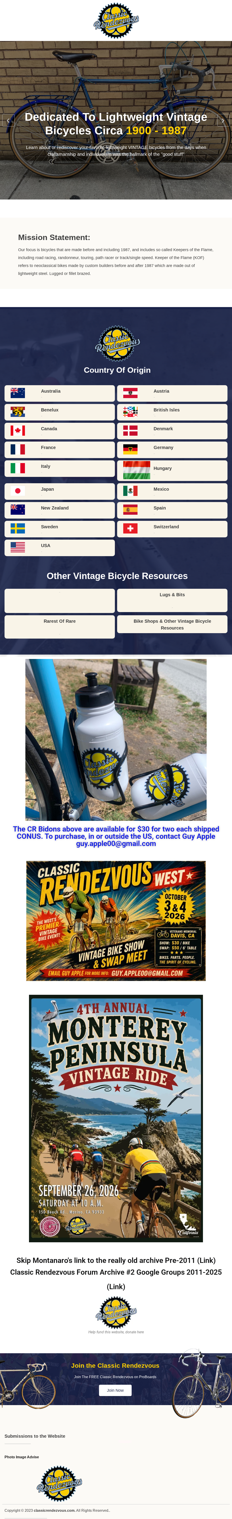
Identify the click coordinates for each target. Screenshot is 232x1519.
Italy (45, 466)
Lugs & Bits (172, 594)
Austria (161, 391)
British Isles (167, 409)
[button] (8, 120)
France (48, 447)
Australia (50, 391)
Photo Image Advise (22, 1457)
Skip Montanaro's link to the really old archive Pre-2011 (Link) (116, 1260)
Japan (47, 489)
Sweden (49, 526)
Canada (49, 428)
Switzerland (166, 526)
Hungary (163, 468)
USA (45, 545)
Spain (160, 507)
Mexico (161, 489)
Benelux (49, 409)
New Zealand (55, 507)
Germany (163, 447)
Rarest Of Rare (60, 621)
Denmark (163, 428)
